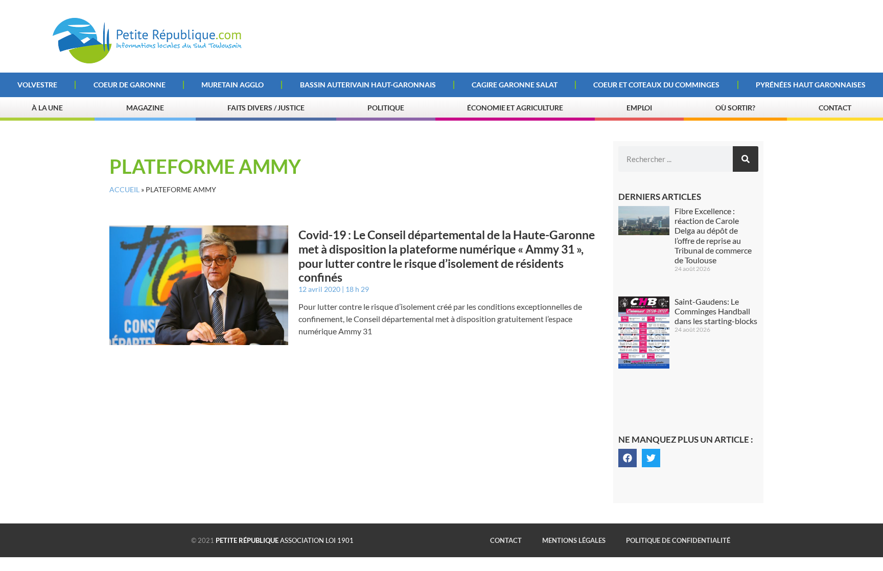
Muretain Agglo (232, 84)
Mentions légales (574, 540)
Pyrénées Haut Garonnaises (811, 84)
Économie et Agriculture (515, 107)
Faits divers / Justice (266, 107)
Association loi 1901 (285, 540)
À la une (47, 107)
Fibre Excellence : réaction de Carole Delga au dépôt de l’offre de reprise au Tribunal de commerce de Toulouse (713, 235)
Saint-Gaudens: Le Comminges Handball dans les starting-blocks (716, 311)
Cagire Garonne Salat (514, 84)
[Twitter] (651, 458)
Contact (835, 107)
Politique (385, 107)
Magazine (145, 107)
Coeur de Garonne (130, 84)
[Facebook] (627, 458)
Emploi (639, 107)
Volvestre (37, 84)
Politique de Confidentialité (678, 540)
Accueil (124, 190)
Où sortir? (735, 107)
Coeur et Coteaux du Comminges (656, 84)
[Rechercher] (745, 159)
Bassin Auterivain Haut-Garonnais (368, 84)
